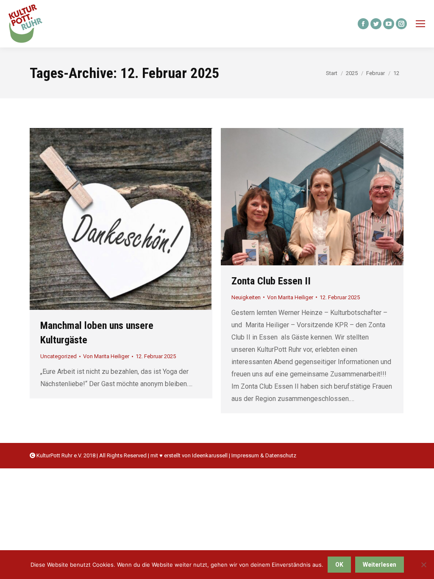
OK (339, 564)
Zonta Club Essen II (271, 281)
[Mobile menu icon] (420, 24)
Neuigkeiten (246, 297)
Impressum (245, 455)
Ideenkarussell (210, 455)
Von (106, 356)
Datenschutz (280, 455)
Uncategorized (58, 356)
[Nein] (423, 564)
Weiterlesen (379, 564)
